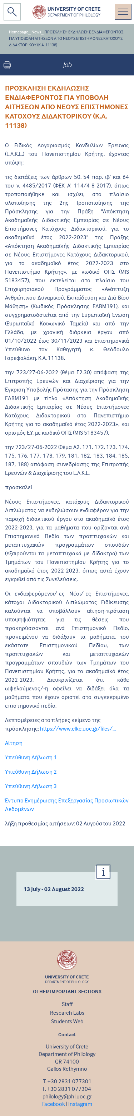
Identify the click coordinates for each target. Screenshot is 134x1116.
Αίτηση (14, 742)
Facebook (53, 1103)
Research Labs (67, 1012)
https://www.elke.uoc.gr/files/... (78, 728)
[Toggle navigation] (123, 12)
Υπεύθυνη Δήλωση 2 (31, 771)
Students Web (67, 1021)
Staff (67, 1004)
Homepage (18, 31)
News (36, 31)
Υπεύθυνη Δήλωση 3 (31, 785)
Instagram (80, 1103)
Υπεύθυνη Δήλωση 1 (31, 757)
